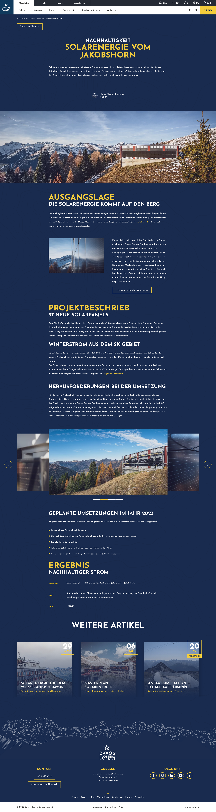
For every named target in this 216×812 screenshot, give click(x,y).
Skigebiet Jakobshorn (113, 374)
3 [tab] (112, 499)
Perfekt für (69, 10)
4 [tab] (119, 499)
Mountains (24, 3)
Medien (91, 797)
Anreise (75, 797)
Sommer (38, 10)
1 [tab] (96, 499)
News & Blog (40, 18)
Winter (23, 10)
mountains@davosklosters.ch (44, 785)
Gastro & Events (91, 10)
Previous (8, 464)
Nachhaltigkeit (141, 222)
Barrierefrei (117, 797)
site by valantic (192, 807)
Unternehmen (103, 797)
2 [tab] (104, 499)
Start (18, 18)
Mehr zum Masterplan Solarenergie (132, 290)
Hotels (43, 3)
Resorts (60, 3)
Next (208, 464)
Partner (128, 797)
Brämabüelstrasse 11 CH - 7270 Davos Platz (108, 777)
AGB (121, 807)
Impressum (97, 807)
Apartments (79, 3)
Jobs (83, 797)
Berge (52, 10)
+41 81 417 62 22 (44, 776)
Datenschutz (110, 807)
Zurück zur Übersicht (29, 27)
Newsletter (139, 797)
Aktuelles (112, 11)
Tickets (208, 10)
